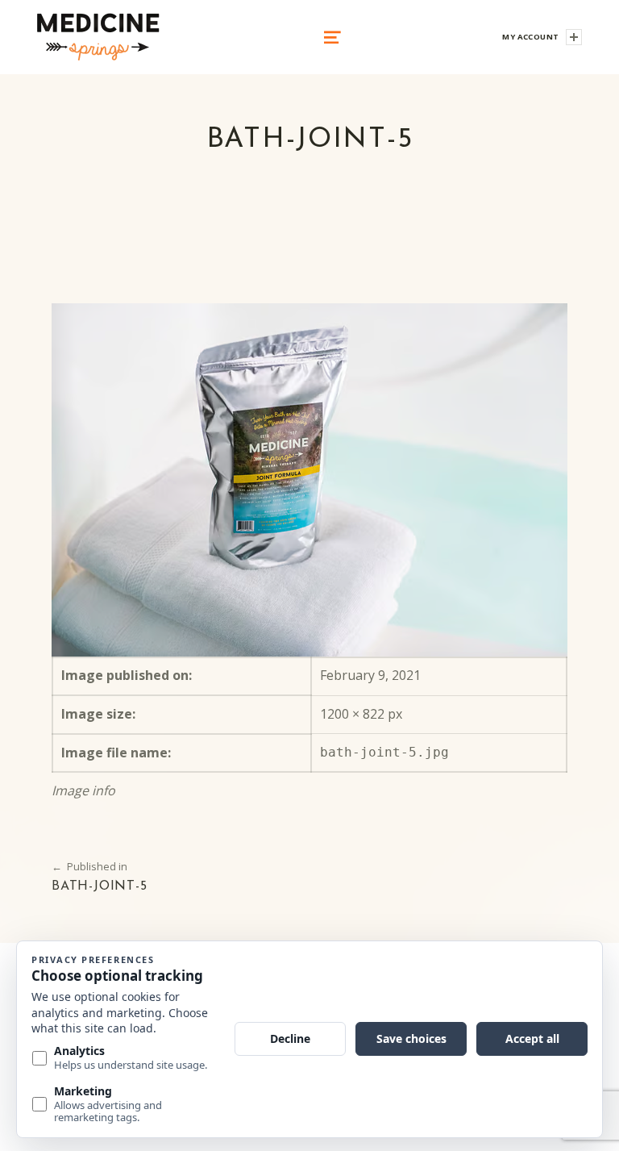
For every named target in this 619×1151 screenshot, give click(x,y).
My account (530, 36)
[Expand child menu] (574, 37)
